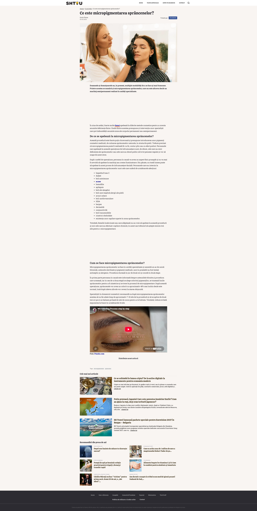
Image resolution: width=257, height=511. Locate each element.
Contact (182, 3)
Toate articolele (153, 3)
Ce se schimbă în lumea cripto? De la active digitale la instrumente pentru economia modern (139, 379)
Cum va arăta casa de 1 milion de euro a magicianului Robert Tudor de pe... (159, 449)
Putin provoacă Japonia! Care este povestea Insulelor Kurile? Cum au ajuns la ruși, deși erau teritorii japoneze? (145, 400)
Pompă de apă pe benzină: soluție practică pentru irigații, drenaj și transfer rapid (107, 465)
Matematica (152, 495)
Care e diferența (103, 495)
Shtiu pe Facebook (169, 3)
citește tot (117, 389)
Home (141, 3)
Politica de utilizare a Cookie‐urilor (124, 499)
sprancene (108, 368)
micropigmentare (99, 368)
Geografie (115, 495)
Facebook (173, 18)
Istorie (93, 495)
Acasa (82, 9)
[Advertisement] (128, 109)
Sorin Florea (84, 17)
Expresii (141, 495)
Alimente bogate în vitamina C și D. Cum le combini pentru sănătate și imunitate (160, 464)
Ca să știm (88, 9)
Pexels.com (99, 354)
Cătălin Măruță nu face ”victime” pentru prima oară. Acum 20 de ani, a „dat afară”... (110, 479)
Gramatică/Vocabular (128, 495)
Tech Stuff (163, 495)
